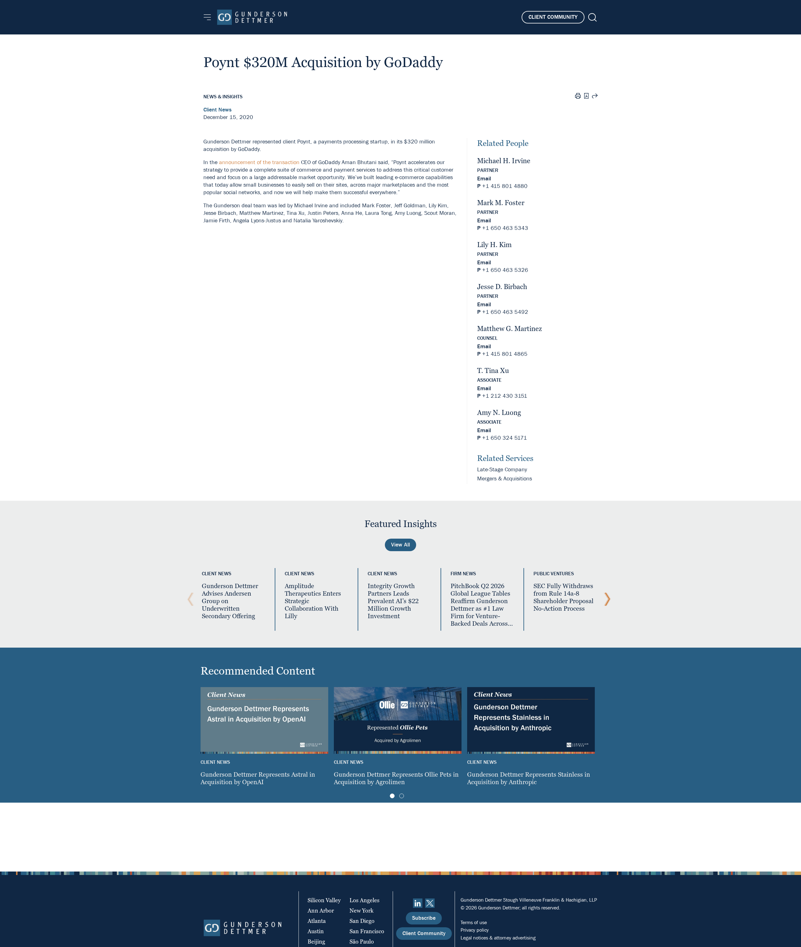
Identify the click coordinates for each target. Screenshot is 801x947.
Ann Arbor (321, 910)
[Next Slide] (605, 599)
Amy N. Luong (499, 413)
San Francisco (366, 931)
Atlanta (317, 921)
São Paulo (361, 941)
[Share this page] (595, 97)
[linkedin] (417, 903)
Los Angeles (364, 900)
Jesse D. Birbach (502, 287)
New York (361, 910)
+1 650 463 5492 (505, 312)
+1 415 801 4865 (505, 354)
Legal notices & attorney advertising (498, 937)
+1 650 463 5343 (505, 228)
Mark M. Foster (500, 203)
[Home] (252, 17)
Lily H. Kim (494, 245)
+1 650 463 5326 (505, 270)
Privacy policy (475, 930)
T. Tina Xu (493, 371)
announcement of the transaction (259, 162)
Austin (316, 931)
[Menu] (207, 17)
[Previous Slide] (189, 599)
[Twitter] (430, 903)
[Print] (578, 97)
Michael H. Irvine (503, 161)
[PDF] (586, 96)
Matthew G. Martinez (509, 329)
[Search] (592, 17)
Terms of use (474, 922)
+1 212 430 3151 (504, 396)
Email (484, 178)
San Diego (362, 921)
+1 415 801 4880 (505, 186)
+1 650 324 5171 (504, 438)
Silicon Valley (324, 900)
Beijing (316, 941)
